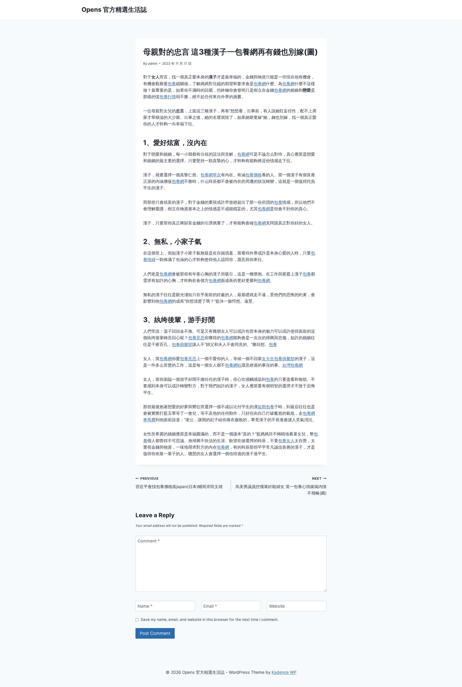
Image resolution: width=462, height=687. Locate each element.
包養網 (260, 83)
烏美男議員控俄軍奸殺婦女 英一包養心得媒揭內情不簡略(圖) (281, 486)
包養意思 (196, 337)
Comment (149, 541)
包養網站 (233, 365)
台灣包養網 (292, 365)
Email (210, 606)
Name (145, 606)
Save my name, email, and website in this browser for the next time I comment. (210, 619)
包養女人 (286, 440)
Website (277, 606)
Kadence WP (284, 672)
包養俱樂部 (182, 344)
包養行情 (168, 96)
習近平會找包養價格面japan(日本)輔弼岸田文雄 (179, 483)
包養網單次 (210, 174)
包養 (172, 83)
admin (152, 63)
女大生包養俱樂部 (278, 358)
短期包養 (266, 406)
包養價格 (253, 174)
